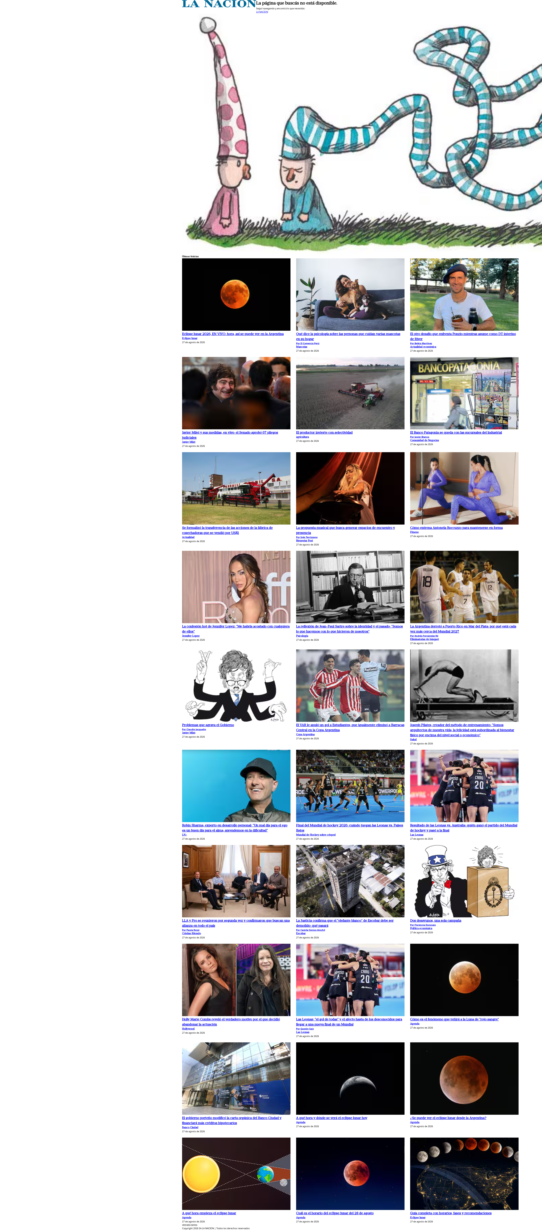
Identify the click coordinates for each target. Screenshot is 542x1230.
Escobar (301, 933)
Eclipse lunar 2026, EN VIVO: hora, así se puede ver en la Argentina (233, 334)
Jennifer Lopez (191, 636)
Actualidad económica (423, 347)
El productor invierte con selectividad (324, 432)
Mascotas (301, 347)
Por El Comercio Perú (307, 343)
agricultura (302, 437)
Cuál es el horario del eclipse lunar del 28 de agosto (335, 1213)
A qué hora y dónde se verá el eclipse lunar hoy (331, 1118)
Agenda (414, 1024)
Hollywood (188, 1029)
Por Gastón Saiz (305, 1028)
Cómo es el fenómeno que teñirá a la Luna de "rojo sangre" (454, 1019)
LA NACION (262, 11)
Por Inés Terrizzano (307, 537)
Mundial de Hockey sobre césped (316, 835)
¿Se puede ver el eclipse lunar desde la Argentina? (448, 1118)
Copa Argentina (305, 734)
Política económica (421, 928)
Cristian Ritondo (191, 933)
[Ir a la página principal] (219, 6)
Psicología (302, 636)
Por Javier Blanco (419, 436)
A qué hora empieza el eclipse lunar (209, 1213)
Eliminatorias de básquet (424, 639)
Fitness (414, 532)
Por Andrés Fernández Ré (424, 635)
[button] (236, 295)
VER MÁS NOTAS (189, 1225)
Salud (413, 739)
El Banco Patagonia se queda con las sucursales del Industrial (456, 432)
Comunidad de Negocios (424, 440)
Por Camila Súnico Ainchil (310, 930)
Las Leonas (416, 835)
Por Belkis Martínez (421, 343)
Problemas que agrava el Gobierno (208, 725)
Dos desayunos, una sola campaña (435, 920)
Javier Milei (188, 442)
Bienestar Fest (304, 541)
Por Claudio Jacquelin (194, 729)
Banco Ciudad (190, 1127)
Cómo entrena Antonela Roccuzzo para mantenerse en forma (456, 528)
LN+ (184, 835)
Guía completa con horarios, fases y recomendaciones (451, 1213)
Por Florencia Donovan (423, 925)
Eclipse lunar (189, 338)
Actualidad (188, 537)
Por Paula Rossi (190, 930)
